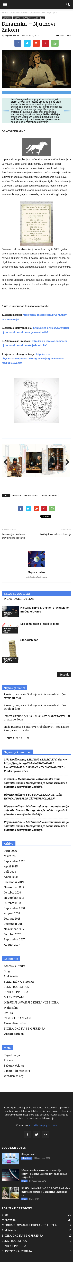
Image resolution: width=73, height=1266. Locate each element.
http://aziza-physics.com (36, 580)
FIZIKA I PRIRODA (16, 995)
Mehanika (7, 18)
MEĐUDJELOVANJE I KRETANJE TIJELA (29, 18)
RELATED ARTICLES (17, 597)
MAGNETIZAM (14, 1000)
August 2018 (12, 916)
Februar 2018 (12, 921)
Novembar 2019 (14, 890)
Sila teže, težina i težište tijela (39, 627)
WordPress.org (13, 1079)
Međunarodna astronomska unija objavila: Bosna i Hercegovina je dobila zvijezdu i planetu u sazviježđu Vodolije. (35, 786)
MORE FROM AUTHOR (19, 602)
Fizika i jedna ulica (17, 741)
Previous (6, 464)
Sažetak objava (14, 1068)
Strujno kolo (28, 1157)
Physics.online (12, 35)
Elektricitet (12, 979)
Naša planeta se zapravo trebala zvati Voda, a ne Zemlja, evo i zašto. (36, 731)
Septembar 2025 (14, 864)
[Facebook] (27, 1137)
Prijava (8, 1063)
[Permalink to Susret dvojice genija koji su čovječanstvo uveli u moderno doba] (36, 462)
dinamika (16, 498)
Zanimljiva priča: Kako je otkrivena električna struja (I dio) (35, 710)
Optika (8, 1016)
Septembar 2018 (14, 911)
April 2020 (11, 880)
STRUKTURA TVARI (17, 1021)
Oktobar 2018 (12, 906)
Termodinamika (15, 1026)
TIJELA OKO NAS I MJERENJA (24, 1031)
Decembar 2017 (14, 927)
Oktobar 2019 (12, 895)
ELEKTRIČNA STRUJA (19, 984)
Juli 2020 (10, 875)
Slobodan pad (29, 643)
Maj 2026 (9, 859)
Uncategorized (14, 1037)
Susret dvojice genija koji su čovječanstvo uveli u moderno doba (37, 720)
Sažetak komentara (17, 1074)
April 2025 (11, 869)
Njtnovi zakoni (31, 498)
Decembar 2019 (14, 885)
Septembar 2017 (14, 942)
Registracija (12, 1058)
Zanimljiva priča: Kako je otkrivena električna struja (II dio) (35, 699)
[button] (68, 4)
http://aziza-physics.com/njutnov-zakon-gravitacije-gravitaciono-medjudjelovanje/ (33, 358)
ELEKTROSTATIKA (16, 990)
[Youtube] (45, 1137)
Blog (7, 974)
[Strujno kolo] (10, 1162)
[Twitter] (36, 1137)
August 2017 (12, 947)
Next (66, 464)
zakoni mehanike (49, 498)
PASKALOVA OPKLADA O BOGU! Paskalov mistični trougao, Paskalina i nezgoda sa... (45, 1195)
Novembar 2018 (14, 901)
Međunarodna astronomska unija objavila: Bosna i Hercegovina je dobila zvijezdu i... (44, 1177)
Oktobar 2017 (12, 937)
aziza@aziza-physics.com (43, 1128)
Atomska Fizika (14, 969)
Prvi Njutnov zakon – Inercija (55, 537)
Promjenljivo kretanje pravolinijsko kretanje (13, 539)
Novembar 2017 (14, 932)
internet (9, 782)
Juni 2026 (10, 854)
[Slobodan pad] (10, 653)
